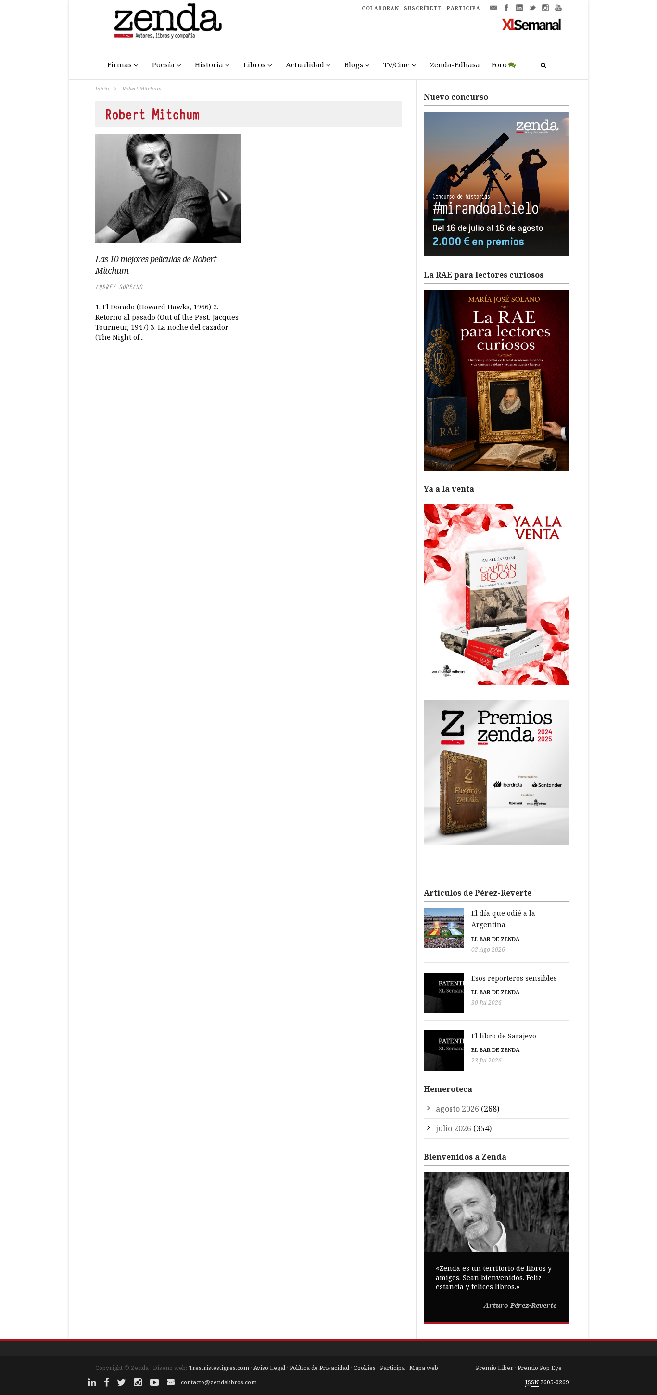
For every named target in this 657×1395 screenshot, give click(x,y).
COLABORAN (380, 8)
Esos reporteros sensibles (514, 978)
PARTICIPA (463, 8)
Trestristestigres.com (219, 1368)
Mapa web (423, 1368)
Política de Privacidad (319, 1368)
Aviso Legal (269, 1368)
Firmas (119, 64)
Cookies (365, 1368)
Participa (392, 1368)
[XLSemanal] (532, 24)
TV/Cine (396, 64)
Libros (254, 64)
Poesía (163, 64)
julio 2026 (453, 1128)
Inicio (102, 88)
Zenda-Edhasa (455, 64)
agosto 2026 (457, 1108)
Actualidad (305, 64)
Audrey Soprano (118, 287)
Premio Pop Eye (540, 1368)
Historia (209, 64)
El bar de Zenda (495, 939)
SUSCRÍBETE (423, 8)
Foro (499, 64)
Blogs (353, 64)
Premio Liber (494, 1368)
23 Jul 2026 (486, 1060)
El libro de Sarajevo (503, 1035)
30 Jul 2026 (486, 1002)
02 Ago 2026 (488, 950)
